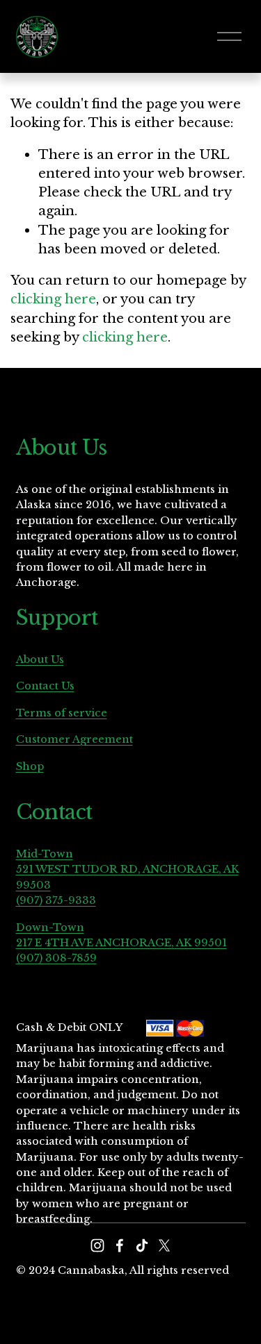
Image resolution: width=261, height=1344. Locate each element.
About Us (40, 659)
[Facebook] (120, 1245)
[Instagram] (97, 1245)
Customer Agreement (74, 739)
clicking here (53, 299)
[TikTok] (142, 1245)
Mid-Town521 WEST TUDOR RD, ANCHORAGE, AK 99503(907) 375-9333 (127, 877)
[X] (164, 1245)
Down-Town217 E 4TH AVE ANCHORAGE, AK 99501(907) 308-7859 (121, 943)
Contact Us (45, 686)
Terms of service (61, 713)
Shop (30, 766)
